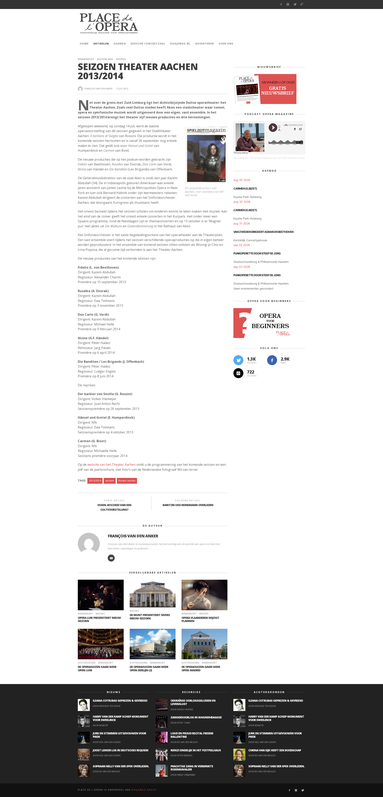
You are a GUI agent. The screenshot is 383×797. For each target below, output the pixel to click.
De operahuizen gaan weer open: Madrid (201, 668)
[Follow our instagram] (238, 373)
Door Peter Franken (181, 755)
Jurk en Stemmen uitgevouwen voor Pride (119, 735)
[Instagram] (288, 4)
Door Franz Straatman (183, 774)
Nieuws (121, 59)
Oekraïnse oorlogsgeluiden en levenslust (193, 702)
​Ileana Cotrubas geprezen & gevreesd (120, 700)
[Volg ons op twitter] (238, 360)
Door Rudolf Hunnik (182, 709)
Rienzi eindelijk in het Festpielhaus (196, 750)
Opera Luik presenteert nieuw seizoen (99, 619)
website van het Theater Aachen (111, 464)
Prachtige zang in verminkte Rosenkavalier (192, 767)
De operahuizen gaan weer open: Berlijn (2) (149, 668)
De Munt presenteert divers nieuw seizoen (150, 616)
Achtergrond (87, 662)
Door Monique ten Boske (106, 705)
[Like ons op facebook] (272, 360)
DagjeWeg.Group (143, 789)
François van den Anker (98, 88)
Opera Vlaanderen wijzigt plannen (200, 619)
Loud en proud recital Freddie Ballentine (192, 735)
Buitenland (105, 59)
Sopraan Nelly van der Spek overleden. (121, 766)
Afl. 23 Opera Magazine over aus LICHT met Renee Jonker (277, 158)
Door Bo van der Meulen (106, 771)
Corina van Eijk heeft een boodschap (274, 750)
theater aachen (126, 480)
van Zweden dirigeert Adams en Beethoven (263, 231)
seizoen (109, 480)
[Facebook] (281, 4)
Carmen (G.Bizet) (245, 188)
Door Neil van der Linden (106, 742)
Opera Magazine (241, 158)
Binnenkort (86, 59)
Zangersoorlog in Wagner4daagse (196, 717)
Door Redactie (100, 725)
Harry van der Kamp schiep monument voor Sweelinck (120, 718)
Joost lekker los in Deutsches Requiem (120, 750)
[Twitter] (295, 4)
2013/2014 (95, 480)
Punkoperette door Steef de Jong (257, 253)
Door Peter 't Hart (180, 722)
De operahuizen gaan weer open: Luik (97, 668)
